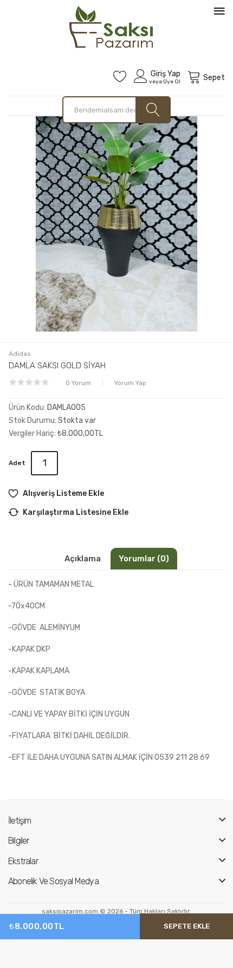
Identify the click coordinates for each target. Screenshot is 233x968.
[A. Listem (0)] (120, 76)
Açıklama (82, 558)
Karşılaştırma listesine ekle (75, 512)
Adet (17, 463)
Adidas (20, 353)
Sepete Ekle (187, 926)
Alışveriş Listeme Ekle (63, 493)
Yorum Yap (130, 383)
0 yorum (78, 383)
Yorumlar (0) (144, 558)
